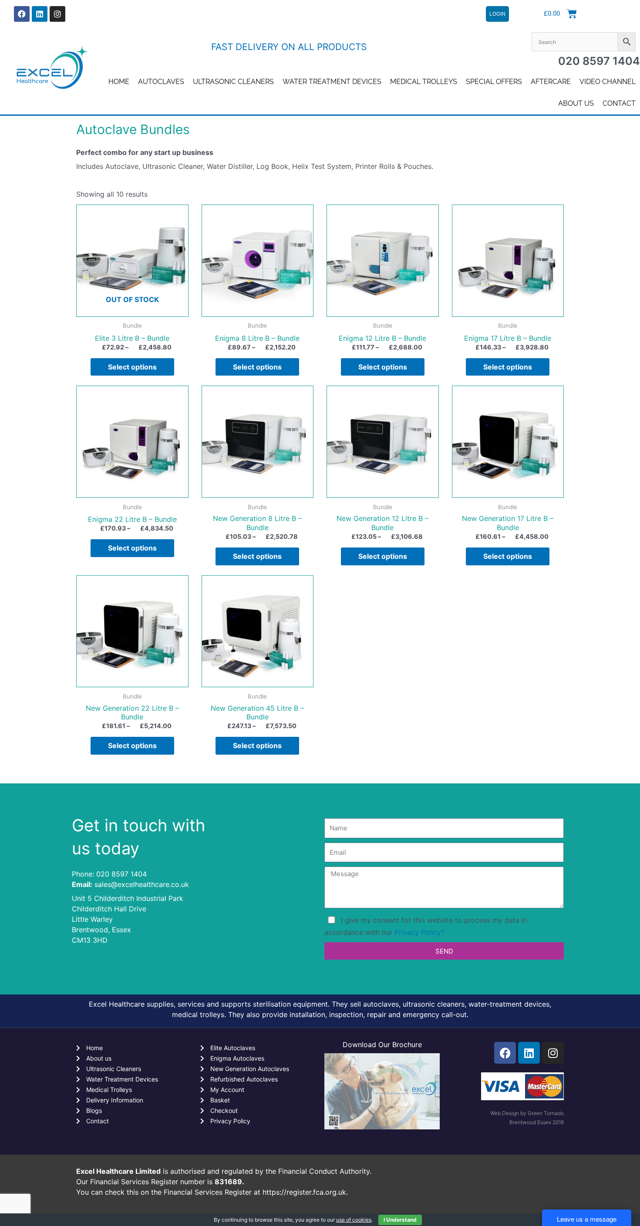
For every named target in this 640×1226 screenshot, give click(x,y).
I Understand (400, 1219)
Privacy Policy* (419, 932)
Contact (619, 103)
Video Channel (607, 81)
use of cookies (353, 1219)
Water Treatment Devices (332, 81)
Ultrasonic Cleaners (233, 81)
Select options (132, 367)
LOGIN (497, 13)
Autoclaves (161, 81)
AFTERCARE (551, 81)
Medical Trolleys (423, 81)
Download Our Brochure (382, 1044)
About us (576, 103)
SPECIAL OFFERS (494, 81)
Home (118, 81)
